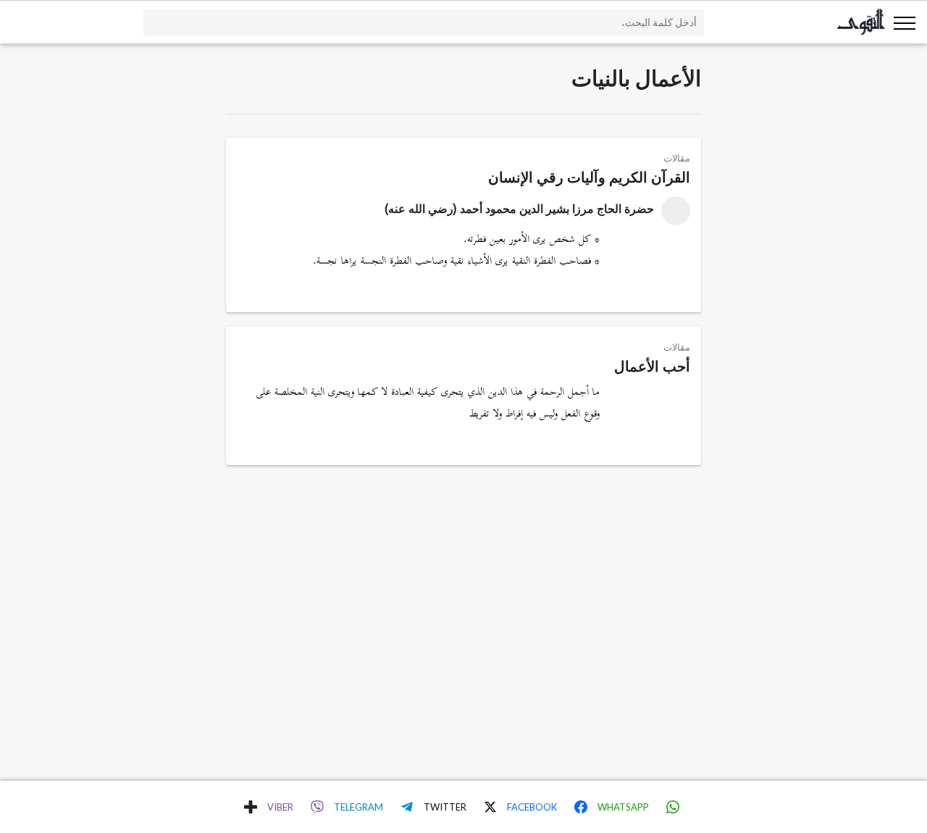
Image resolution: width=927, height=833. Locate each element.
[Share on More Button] (251, 807)
